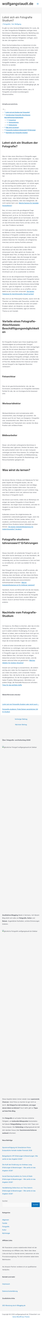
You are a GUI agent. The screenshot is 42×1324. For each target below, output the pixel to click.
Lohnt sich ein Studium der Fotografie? (18, 112)
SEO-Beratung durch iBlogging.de (13, 1305)
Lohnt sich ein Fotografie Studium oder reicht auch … (20, 704)
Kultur (4, 1230)
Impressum (6, 1284)
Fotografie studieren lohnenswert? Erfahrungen (21, 130)
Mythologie (6, 1233)
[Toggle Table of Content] (3, 110)
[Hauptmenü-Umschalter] (38, 4)
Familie (4, 1223)
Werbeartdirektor (14, 122)
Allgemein (5, 1220)
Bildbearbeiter (13, 125)
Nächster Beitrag (21, 724)
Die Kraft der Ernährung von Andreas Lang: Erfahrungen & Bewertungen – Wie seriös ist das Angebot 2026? (19, 1167)
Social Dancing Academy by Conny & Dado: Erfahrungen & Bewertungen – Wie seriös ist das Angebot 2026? (19, 1179)
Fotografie (6, 24)
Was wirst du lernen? (12, 127)
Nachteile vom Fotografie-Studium (17, 132)
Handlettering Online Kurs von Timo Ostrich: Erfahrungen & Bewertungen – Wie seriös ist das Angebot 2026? (19, 1191)
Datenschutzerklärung (10, 1291)
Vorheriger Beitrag (21, 719)
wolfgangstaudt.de (17, 4)
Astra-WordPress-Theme (21, 1317)
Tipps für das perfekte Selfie (12, 685)
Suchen (5, 1201)
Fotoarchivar (12, 120)
